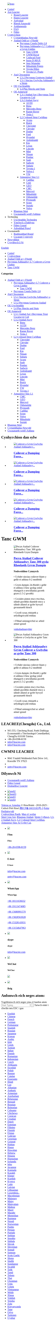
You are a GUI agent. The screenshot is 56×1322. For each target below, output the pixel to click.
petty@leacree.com (16, 766)
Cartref (10, 9)
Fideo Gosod (20, 225)
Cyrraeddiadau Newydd (25, 37)
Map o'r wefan (29, 814)
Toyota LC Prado (34, 71)
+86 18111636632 (16, 901)
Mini (28, 151)
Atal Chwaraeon (22, 74)
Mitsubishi (31, 194)
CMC (29, 188)
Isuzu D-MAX (33, 60)
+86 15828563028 (16, 917)
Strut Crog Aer (8, 817)
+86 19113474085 (16, 906)
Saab (28, 160)
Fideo (16, 32)
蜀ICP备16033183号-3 (31, 808)
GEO (28, 185)
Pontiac (29, 157)
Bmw (29, 106)
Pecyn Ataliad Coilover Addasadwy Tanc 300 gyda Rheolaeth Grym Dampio (31, 562)
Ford (28, 134)
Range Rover (32, 111)
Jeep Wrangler (33, 63)
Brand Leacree (21, 15)
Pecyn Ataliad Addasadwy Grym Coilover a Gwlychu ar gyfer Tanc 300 (31, 650)
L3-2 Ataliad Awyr (29, 100)
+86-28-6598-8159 (16, 847)
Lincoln (30, 148)
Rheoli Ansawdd (22, 23)
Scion (29, 202)
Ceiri (28, 182)
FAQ (16, 29)
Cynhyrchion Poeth (10, 814)
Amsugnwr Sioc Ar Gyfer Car (16, 822)
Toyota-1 (30, 168)
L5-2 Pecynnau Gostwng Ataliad (36, 77)
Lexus (29, 145)
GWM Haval (32, 54)
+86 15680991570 (16, 911)
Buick (29, 123)
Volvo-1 (30, 171)
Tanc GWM (32, 52)
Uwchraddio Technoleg (25, 219)
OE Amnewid (20, 91)
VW (28, 174)
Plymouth (31, 199)
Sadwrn (30, 162)
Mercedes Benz (33, 108)
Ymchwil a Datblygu (24, 222)
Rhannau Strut (21, 211)
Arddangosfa (20, 26)
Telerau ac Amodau (10, 805)
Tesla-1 (29, 114)
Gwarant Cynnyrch (23, 236)
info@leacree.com (16, 742)
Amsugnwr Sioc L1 (29, 177)
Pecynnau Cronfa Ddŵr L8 (33, 43)
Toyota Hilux (32, 69)
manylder (27, 629)
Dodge (29, 131)
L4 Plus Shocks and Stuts (32, 89)
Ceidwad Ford (33, 57)
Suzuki (29, 205)
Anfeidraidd (32, 140)
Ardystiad (18, 20)
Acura (29, 120)
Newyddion (13, 239)
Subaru (29, 165)
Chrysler (30, 128)
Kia (28, 143)
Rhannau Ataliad (25, 817)
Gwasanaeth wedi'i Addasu (27, 214)
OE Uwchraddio (22, 86)
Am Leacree (13, 12)
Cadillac (30, 180)
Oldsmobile (31, 197)
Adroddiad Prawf (22, 228)
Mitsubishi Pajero (34, 66)
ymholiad (18, 629)
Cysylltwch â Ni (15, 242)
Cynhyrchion (13, 35)
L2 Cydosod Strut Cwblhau (33, 117)
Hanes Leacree (21, 17)
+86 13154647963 (16, 927)
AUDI (29, 103)
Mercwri (30, 191)
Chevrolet (31, 126)
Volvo (29, 208)
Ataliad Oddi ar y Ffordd (26, 40)
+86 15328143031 (16, 922)
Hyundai (30, 137)
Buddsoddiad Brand (23, 234)
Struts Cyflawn (42, 817)
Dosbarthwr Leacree (17, 786)
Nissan (29, 154)
